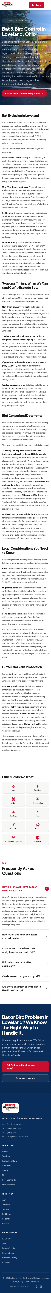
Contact (6, 1170)
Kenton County (9, 1253)
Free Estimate (8, 1184)
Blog (4, 1175)
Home (5, 1151)
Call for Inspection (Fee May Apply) (22, 93)
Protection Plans (9, 1161)
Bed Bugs (6, 1214)
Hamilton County (9, 1257)
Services (6, 1156)
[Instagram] (41, 1286)
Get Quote (36, 5)
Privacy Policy (17, 1282)
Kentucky (6, 1238)
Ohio (4, 1243)
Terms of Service (32, 1282)
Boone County (8, 1248)
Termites (6, 1204)
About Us (6, 1165)
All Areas (6, 1262)
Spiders (5, 1209)
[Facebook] (36, 1286)
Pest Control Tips (10, 1179)
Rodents (6, 1218)
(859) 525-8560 (27, 1078)
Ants (4, 1199)
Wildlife (5, 1223)
